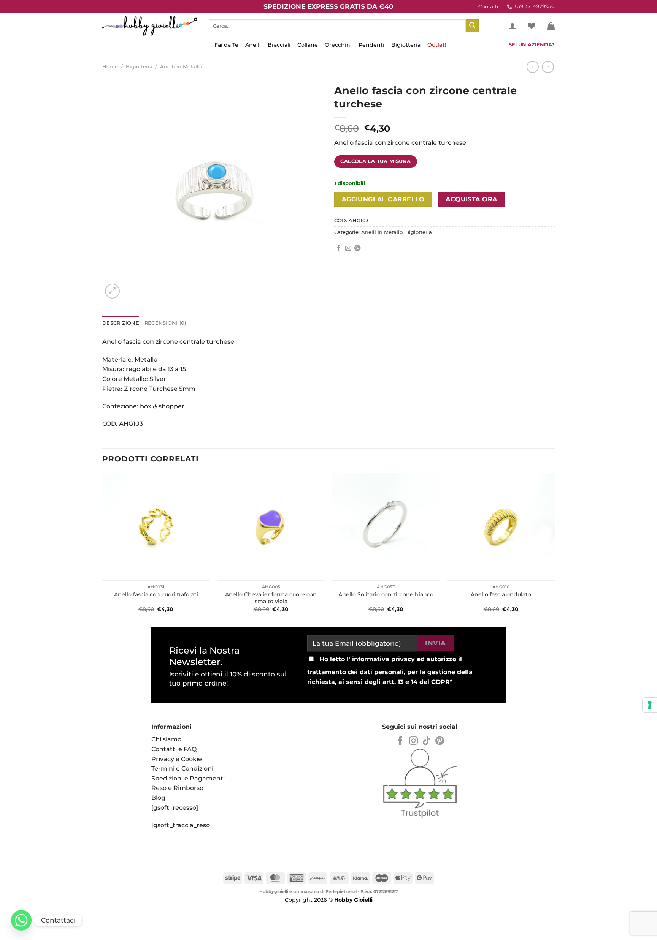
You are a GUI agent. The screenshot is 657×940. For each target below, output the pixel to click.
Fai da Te (226, 44)
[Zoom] (112, 291)
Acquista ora (471, 199)
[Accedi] (512, 25)
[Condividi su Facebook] (339, 248)
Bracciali (279, 44)
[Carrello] (551, 25)
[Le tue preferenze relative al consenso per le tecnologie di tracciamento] (650, 705)
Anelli (253, 44)
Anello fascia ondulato (501, 594)
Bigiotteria (406, 44)
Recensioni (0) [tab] (165, 323)
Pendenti (371, 44)
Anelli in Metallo (181, 67)
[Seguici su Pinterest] (439, 741)
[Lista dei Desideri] (531, 25)
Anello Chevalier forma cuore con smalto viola (271, 598)
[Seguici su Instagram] (413, 741)
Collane (307, 44)
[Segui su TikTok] (426, 741)
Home (110, 67)
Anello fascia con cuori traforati (156, 594)
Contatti (488, 6)
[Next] (554, 547)
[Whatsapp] (21, 920)
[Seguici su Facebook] (400, 741)
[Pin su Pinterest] (357, 248)
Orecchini (338, 44)
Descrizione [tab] (120, 323)
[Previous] (102, 547)
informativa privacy (383, 659)
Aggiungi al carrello (383, 199)
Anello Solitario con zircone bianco (385, 594)
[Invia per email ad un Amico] (348, 248)
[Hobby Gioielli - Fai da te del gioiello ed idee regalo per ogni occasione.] (149, 26)
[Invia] (472, 25)
